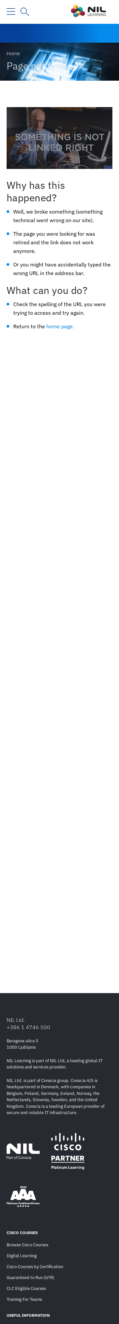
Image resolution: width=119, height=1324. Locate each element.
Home (13, 53)
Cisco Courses (22, 1232)
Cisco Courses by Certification (35, 1266)
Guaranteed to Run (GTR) (30, 1277)
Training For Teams (24, 1299)
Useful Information (28, 1315)
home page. (60, 326)
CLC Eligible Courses (26, 1288)
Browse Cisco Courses (27, 1245)
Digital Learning (22, 1256)
